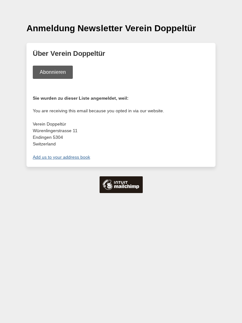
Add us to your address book (61, 157)
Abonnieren (53, 72)
